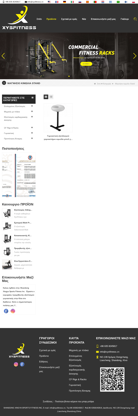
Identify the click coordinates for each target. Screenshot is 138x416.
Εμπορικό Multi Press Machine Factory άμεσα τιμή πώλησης (23, 223)
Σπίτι (39, 19)
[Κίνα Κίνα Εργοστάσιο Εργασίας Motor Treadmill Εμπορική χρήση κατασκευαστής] (7, 264)
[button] (66, 76)
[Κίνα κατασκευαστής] (19, 124)
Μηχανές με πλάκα (12, 112)
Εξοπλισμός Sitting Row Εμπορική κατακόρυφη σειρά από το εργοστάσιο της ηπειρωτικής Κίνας (23, 210)
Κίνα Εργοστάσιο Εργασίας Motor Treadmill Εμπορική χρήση (23, 261)
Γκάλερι (125, 19)
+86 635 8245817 (12, 2)
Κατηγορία (107, 84)
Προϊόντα (51, 19)
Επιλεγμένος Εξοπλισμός (14, 106)
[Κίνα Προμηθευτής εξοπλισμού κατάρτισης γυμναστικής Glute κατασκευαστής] (7, 251)
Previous (3, 172)
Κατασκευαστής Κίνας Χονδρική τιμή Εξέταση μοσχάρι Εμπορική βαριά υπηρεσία (23, 236)
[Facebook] (6, 310)
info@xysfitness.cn (35, 2)
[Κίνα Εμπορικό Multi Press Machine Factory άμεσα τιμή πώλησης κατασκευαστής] (7, 226)
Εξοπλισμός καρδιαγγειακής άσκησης (15, 118)
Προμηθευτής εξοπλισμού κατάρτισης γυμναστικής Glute (23, 248)
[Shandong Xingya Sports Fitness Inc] (19, 18)
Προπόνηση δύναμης (13, 139)
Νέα (84, 19)
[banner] (69, 56)
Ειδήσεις (43, 361)
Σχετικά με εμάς (69, 19)
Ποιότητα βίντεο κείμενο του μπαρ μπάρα (74, 401)
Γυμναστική (9, 133)
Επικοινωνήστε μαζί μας (103, 19)
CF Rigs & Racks (11, 128)
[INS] (12, 310)
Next (34, 172)
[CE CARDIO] (19, 175)
